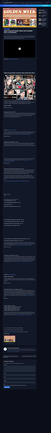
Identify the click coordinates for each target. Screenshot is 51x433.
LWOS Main (3, 0)
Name (5, 373)
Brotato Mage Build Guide (12, 274)
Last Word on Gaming (11, 331)
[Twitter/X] (48, 0)
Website (5, 380)
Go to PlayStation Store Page (21, 134)
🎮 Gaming (7, 0)
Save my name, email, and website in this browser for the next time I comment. (15, 385)
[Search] (47, 3)
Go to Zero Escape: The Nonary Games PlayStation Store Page (23, 261)
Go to (16, 314)
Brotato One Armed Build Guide (13, 59)
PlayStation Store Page (27, 314)
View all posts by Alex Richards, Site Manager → (13, 351)
